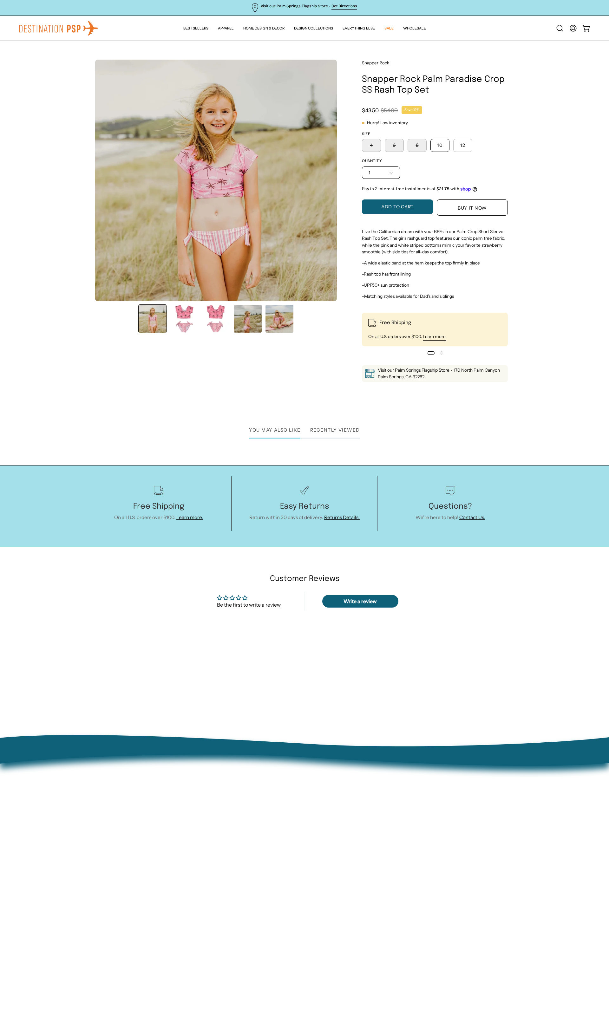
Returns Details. (342, 517)
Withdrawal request (158, 837)
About (143, 807)
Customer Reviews (157, 876)
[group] (304, 8)
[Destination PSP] (58, 28)
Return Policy (151, 827)
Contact (145, 817)
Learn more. (434, 336)
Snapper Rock (375, 62)
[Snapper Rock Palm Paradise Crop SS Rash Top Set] (152, 318)
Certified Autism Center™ (165, 886)
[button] (359, 28)
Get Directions (344, 6)
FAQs (141, 857)
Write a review (360, 601)
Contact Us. (472, 517)
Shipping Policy (153, 846)
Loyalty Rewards (154, 866)
